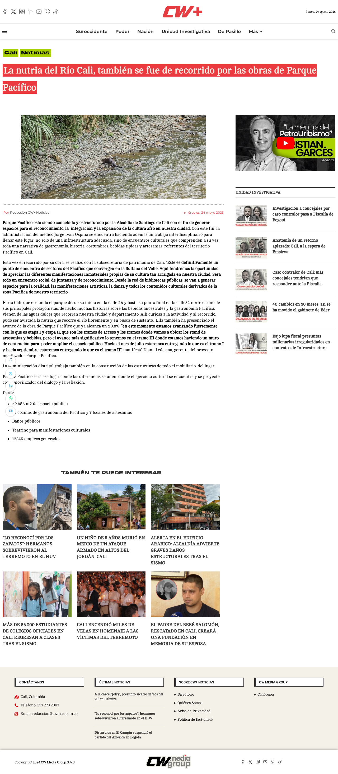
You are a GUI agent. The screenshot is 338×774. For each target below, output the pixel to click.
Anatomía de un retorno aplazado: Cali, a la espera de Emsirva (299, 246)
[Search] (333, 31)
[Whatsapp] (47, 12)
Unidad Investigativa (186, 31)
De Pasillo (229, 31)
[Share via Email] (10, 411)
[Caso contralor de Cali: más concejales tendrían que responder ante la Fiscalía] (251, 279)
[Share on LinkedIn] (10, 386)
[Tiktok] (56, 12)
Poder (122, 31)
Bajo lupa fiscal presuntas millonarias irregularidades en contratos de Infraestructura (301, 342)
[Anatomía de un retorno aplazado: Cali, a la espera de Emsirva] (251, 248)
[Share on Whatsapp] (10, 398)
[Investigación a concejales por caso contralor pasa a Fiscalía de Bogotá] (251, 216)
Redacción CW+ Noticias (29, 212)
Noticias (35, 53)
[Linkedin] (30, 12)
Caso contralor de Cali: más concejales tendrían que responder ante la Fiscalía (298, 278)
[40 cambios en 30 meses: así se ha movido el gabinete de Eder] (251, 311)
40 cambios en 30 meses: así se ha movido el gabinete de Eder (302, 307)
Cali (10, 53)
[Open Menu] (4, 31)
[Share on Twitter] (10, 373)
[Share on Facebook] (10, 360)
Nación (145, 31)
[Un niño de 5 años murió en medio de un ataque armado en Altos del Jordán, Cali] (111, 507)
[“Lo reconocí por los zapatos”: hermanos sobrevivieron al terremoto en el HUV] (37, 507)
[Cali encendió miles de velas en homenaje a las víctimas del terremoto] (111, 594)
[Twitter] (13, 12)
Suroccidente (91, 31)
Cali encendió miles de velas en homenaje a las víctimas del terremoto (108, 631)
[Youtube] (39, 12)
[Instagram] (22, 12)
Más (253, 31)
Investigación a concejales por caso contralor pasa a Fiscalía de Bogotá (303, 214)
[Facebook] (5, 12)
